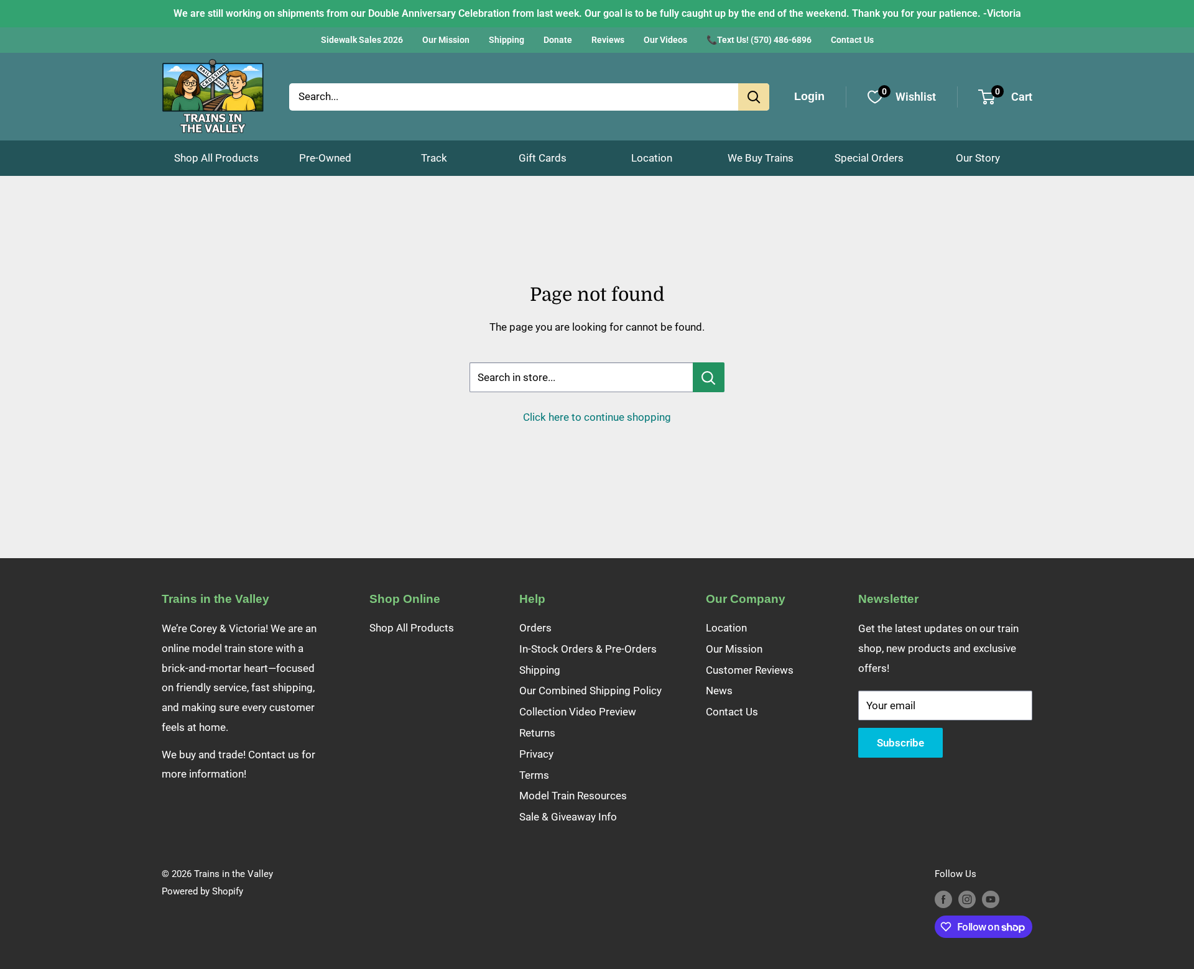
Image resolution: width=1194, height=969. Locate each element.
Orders (535, 628)
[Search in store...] (708, 377)
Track (434, 158)
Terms (534, 775)
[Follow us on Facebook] (943, 899)
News (719, 690)
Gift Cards (543, 158)
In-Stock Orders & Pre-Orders (588, 649)
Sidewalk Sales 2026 (362, 40)
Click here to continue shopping (597, 417)
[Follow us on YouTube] (990, 899)
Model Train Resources (573, 795)
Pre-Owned (325, 158)
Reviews (607, 40)
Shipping (506, 40)
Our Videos (665, 40)
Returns (537, 733)
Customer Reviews (750, 670)
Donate (558, 40)
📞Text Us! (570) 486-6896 (759, 40)
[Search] (753, 97)
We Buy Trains (761, 158)
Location (651, 158)
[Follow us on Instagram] (967, 899)
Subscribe (900, 743)
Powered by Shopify (202, 891)
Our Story (978, 158)
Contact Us (852, 40)
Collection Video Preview (577, 711)
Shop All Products (216, 158)
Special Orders (869, 158)
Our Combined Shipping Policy (590, 690)
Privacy (536, 754)
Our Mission (446, 40)
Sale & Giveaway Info (568, 817)
